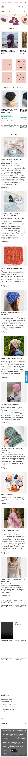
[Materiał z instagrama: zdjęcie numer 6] (21, 648)
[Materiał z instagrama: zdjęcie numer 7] (7, 666)
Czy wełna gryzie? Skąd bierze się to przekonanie (12, 449)
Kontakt (3, 712)
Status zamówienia (6, 699)
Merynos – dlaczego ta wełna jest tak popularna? (12, 313)
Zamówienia (5, 695)
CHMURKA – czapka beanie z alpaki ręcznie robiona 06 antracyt (9, 110)
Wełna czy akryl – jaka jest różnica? (11, 358)
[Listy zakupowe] (19, 6)
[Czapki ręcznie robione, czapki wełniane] (7, 65)
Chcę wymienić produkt (7, 709)
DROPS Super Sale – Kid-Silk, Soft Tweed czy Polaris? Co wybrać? (13, 214)
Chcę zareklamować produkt (9, 704)
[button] (2, 19)
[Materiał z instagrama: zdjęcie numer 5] (7, 648)
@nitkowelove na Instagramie (11, 601)
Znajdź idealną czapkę (7, 494)
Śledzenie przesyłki (6, 701)
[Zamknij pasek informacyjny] (25, 2)
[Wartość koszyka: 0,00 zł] (22, 6)
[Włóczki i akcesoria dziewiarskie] (21, 77)
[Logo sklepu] (2, 6)
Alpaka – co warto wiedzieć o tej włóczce (13, 268)
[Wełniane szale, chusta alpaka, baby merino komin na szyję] (21, 65)
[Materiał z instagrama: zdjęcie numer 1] (7, 613)
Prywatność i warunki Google (16, 741)
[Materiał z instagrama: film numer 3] (7, 630)
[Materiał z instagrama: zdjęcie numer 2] (21, 613)
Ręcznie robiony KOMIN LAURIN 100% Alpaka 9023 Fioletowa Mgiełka (9, 51)
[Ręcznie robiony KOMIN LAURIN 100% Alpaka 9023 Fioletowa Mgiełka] (10, 40)
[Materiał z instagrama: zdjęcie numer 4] (21, 630)
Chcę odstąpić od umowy (8, 706)
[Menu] (26, 6)
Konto (3, 718)
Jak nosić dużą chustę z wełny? (10, 530)
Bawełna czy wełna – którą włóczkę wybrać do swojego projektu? (11, 160)
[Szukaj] (25, 11)
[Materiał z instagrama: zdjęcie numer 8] (21, 666)
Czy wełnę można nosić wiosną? (10, 404)
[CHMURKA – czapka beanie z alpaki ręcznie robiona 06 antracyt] (10, 99)
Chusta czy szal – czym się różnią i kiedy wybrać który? (13, 580)
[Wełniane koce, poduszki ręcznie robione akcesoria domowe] (7, 77)
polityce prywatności (12, 738)
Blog (14, 134)
